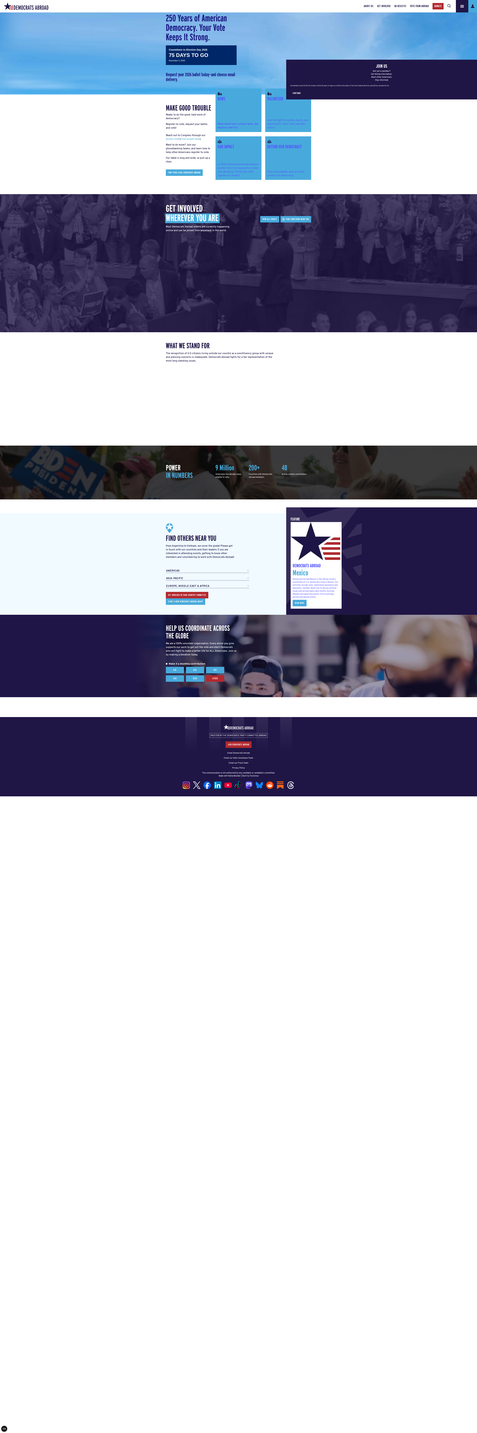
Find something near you (297, 219)
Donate (438, 6)
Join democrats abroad (238, 744)
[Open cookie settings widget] (4, 1429)
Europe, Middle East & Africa (187, 586)
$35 (215, 670)
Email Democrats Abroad (238, 753)
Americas (173, 571)
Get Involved (384, 6)
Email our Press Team (238, 763)
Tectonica (254, 776)
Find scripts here (190, 139)
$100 (195, 678)
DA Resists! (400, 6)
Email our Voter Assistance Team (238, 758)
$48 (175, 678)
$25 (195, 670)
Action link (172, 139)
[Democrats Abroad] (26, 6)
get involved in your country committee (187, 595)
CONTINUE (297, 93)
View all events (269, 219)
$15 (174, 670)
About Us (368, 6)
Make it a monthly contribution (187, 664)
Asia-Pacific (174, 578)
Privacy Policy (238, 768)
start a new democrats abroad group (185, 601)
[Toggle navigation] (462, 6)
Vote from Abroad (419, 6)
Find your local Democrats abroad (184, 172)
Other (215, 678)
